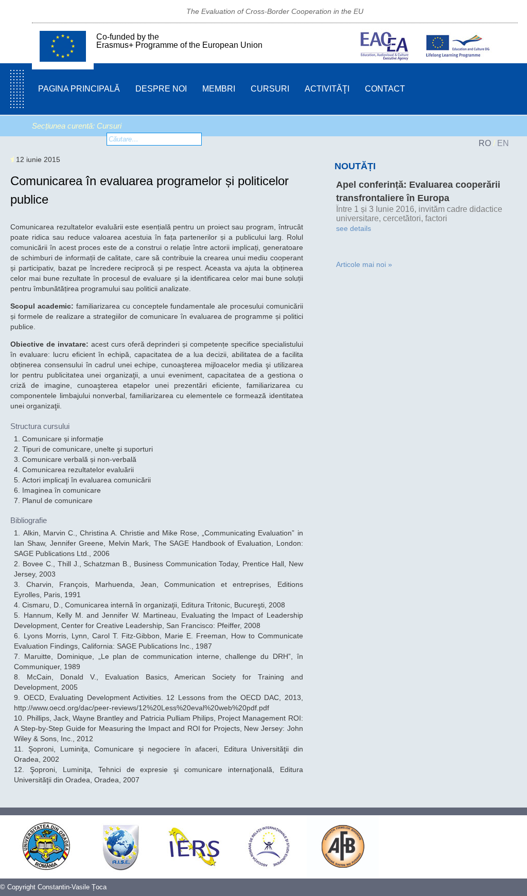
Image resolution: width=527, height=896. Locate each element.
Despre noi (161, 88)
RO (485, 143)
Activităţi (327, 88)
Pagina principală (79, 88)
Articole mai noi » (364, 264)
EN (503, 143)
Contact (385, 88)
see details (353, 228)
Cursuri (270, 88)
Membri (218, 88)
